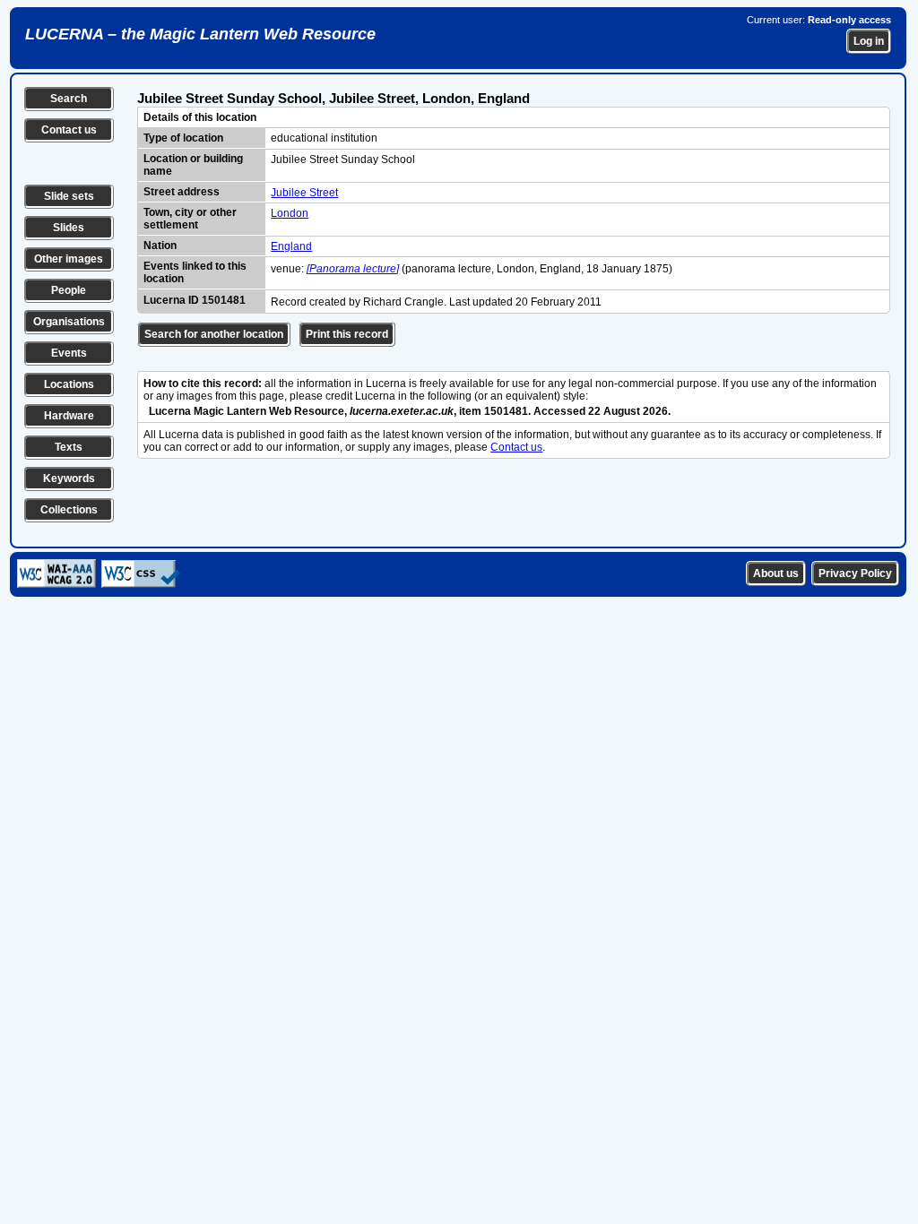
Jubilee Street (304, 192)
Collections (69, 510)
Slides (68, 227)
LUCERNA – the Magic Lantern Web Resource (200, 34)
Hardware (69, 415)
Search (68, 98)
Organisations (69, 321)
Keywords (69, 478)
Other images (68, 259)
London (289, 213)
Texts (68, 447)
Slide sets (69, 196)
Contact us (69, 130)
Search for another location (213, 334)
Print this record (347, 334)
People (68, 290)
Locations (69, 384)
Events (69, 353)
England (291, 246)
